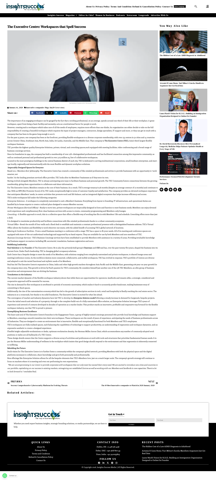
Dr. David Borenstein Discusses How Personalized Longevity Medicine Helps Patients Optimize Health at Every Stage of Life (181, 146)
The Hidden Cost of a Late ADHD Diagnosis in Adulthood (182, 55)
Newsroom (132, 15)
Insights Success (56, 15)
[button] (195, 6)
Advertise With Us (159, 15)
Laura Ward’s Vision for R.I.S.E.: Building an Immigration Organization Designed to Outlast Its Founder (183, 114)
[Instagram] (180, 189)
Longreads (144, 15)
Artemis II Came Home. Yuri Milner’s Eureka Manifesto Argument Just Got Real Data (182, 84)
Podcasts (120, 15)
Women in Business (105, 15)
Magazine (70, 15)
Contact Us (167, 6)
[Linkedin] (175, 189)
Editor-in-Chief (86, 15)
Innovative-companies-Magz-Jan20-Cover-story (45, 107)
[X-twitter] (166, 189)
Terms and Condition (121, 6)
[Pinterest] (170, 189)
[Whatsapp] (4, 475)
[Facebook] (161, 189)
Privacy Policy (103, 6)
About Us (90, 6)
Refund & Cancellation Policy (146, 6)
